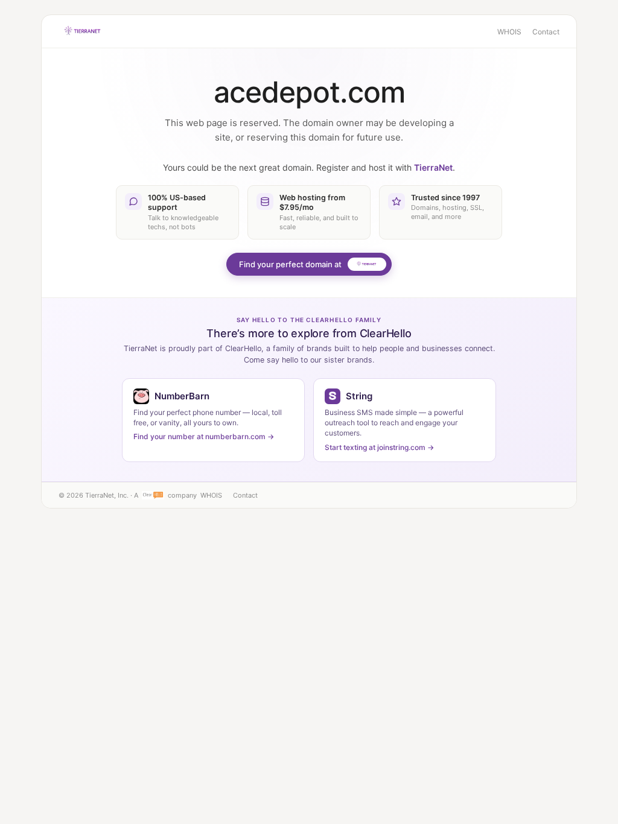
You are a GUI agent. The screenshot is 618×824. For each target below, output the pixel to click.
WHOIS (509, 31)
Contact (545, 31)
